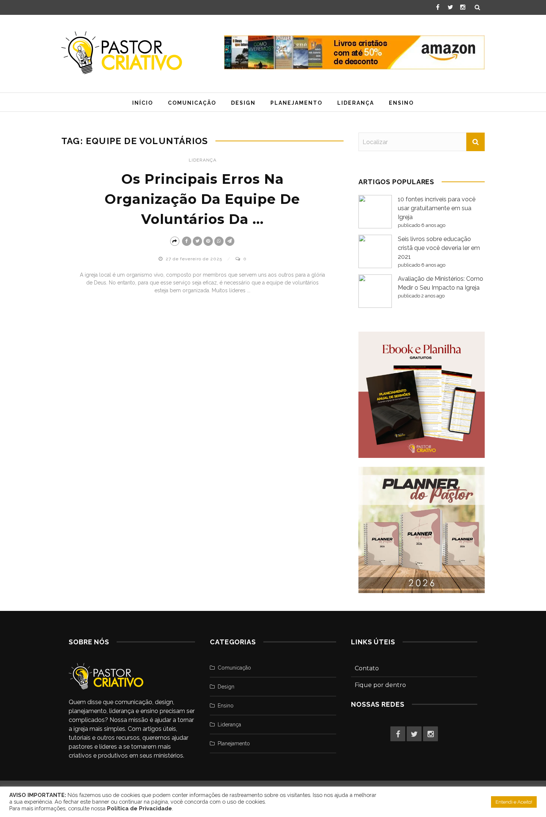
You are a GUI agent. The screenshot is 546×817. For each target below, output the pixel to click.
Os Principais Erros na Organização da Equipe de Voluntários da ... (202, 199)
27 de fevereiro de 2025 (195, 258)
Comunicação (192, 103)
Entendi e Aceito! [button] (513, 802)
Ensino (401, 103)
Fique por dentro (380, 685)
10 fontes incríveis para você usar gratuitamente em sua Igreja (436, 208)
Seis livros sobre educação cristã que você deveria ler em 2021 (439, 247)
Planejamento (296, 103)
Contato (367, 668)
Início (142, 103)
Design (243, 103)
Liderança (355, 103)
